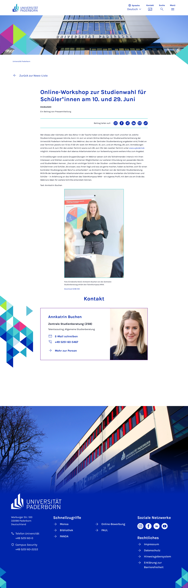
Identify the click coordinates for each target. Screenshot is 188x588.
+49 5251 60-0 (24, 538)
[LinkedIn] (156, 526)
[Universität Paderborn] (94, 501)
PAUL (104, 530)
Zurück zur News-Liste (33, 75)
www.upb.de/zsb (136, 148)
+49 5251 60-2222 (26, 549)
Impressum (151, 544)
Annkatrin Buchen (65, 316)
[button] (135, 7)
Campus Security (26, 544)
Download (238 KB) (72, 289)
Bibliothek (66, 530)
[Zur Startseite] (25, 7)
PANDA (64, 536)
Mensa (64, 524)
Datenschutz (152, 550)
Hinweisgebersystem (157, 556)
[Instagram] (140, 526)
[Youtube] (165, 526)
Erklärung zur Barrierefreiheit (153, 565)
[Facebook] (148, 526)
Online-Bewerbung (113, 524)
